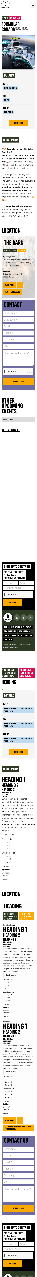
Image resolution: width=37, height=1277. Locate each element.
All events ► (11, 430)
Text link (5, 866)
